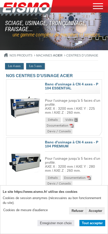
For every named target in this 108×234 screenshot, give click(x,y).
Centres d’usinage (82, 55)
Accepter (95, 211)
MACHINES (49, 55)
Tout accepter (92, 223)
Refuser (77, 211)
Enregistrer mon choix (56, 223)
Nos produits (21, 55)
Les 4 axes (14, 66)
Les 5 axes (35, 66)
